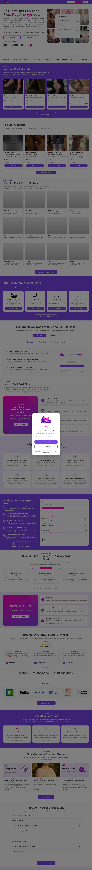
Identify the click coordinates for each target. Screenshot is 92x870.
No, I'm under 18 (46, 446)
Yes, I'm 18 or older (46, 442)
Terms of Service (47, 436)
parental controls (46, 452)
